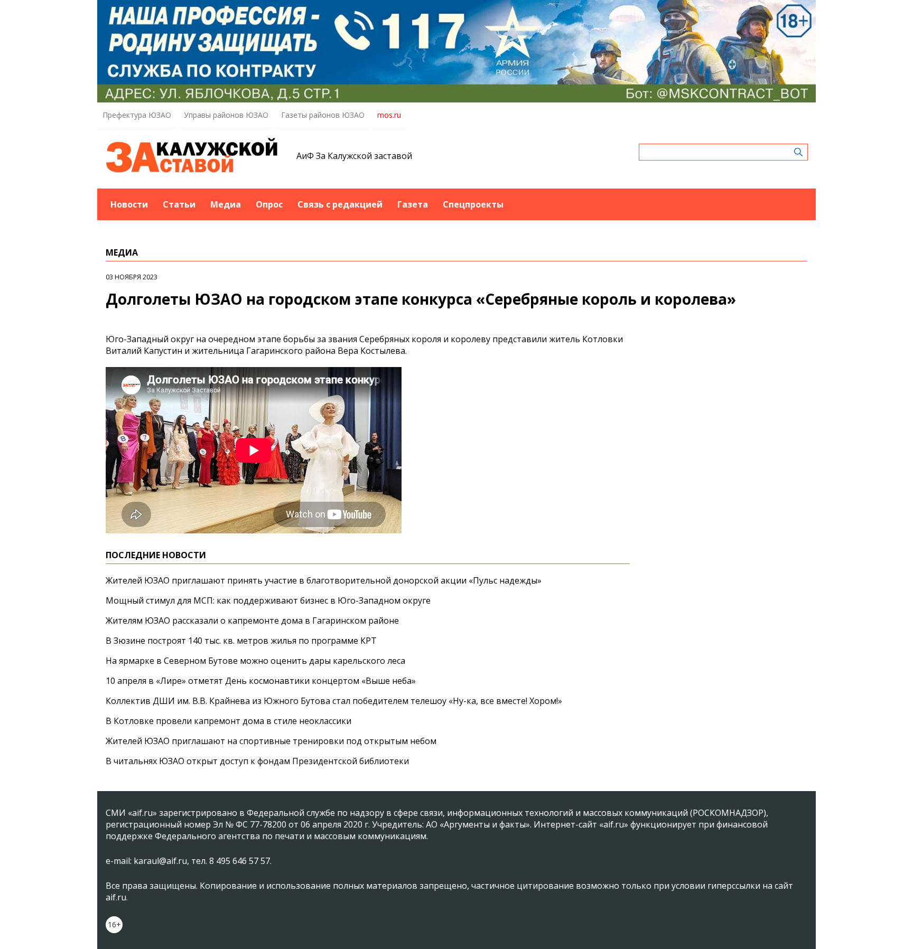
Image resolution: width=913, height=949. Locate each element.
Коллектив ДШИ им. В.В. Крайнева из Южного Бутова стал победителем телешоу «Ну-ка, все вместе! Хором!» (334, 701)
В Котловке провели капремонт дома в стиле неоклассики (228, 721)
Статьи (179, 204)
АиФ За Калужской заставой (354, 156)
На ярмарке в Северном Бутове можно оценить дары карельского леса (255, 660)
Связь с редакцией (340, 204)
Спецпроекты (473, 204)
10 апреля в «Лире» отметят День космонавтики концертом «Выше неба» (261, 681)
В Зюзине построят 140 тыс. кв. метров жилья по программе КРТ (241, 640)
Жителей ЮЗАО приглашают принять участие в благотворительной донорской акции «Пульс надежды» (324, 580)
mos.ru (389, 115)
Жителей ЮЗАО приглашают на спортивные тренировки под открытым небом (271, 741)
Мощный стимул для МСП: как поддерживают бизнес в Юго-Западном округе (268, 600)
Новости (129, 204)
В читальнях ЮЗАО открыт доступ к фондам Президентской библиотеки (257, 761)
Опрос (269, 204)
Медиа (225, 204)
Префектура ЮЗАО (137, 115)
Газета (412, 204)
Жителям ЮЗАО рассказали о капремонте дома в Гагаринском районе (252, 620)
